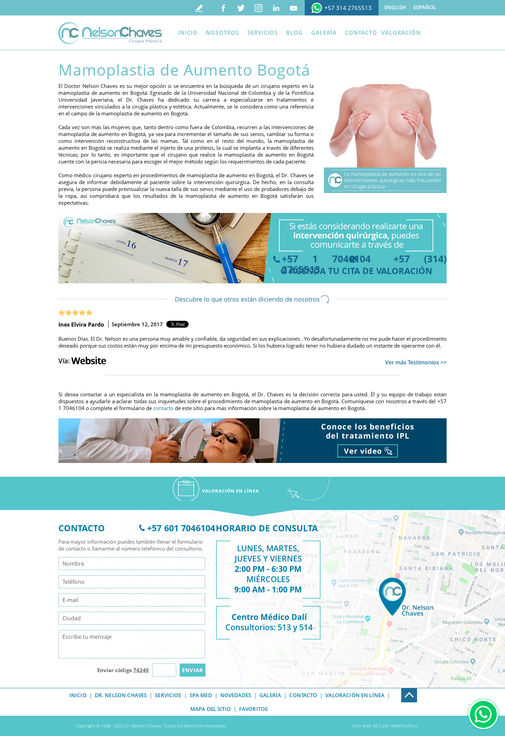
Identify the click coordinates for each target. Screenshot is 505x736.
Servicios (262, 32)
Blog (294, 32)
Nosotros (222, 32)
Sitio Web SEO (366, 726)
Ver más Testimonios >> (416, 362)
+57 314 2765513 (348, 8)
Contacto (361, 32)
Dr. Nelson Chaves (121, 695)
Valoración (401, 32)
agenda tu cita (325, 270)
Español (424, 7)
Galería (324, 32)
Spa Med (201, 695)
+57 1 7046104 (326, 258)
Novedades (235, 695)
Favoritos (253, 708)
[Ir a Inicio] (110, 33)
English (395, 7)
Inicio (188, 32)
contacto (163, 408)
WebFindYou (404, 726)
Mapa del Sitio (210, 708)
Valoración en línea (354, 695)
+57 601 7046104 (181, 528)
